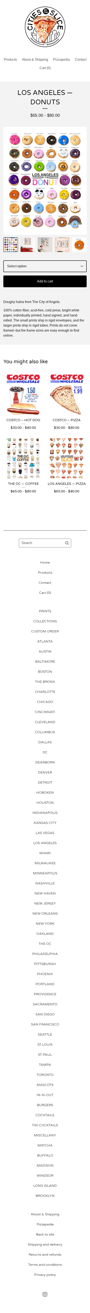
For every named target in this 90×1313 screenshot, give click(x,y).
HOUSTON (45, 803)
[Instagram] (45, 1294)
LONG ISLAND (45, 1186)
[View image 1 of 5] (10, 244)
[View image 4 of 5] (62, 244)
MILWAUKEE (45, 863)
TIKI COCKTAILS (45, 1125)
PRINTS (45, 611)
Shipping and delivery (45, 1244)
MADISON (45, 1165)
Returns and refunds (45, 1255)
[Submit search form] (66, 543)
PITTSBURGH (45, 964)
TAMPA (45, 1065)
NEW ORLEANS (45, 914)
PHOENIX (45, 974)
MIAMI (45, 853)
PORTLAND (45, 984)
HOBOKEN (45, 793)
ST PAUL (45, 1055)
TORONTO (45, 1075)
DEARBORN (45, 762)
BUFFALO (45, 1155)
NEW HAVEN (45, 893)
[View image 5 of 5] (79, 244)
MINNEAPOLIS (45, 873)
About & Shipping (35, 59)
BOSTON (45, 672)
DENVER (45, 772)
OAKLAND (45, 934)
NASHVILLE (45, 883)
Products (10, 59)
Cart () (45, 68)
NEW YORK (45, 924)
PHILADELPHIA (45, 954)
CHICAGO (45, 702)
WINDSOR (45, 1176)
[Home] (45, 26)
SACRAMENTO (45, 1004)
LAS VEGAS (45, 833)
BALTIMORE (45, 662)
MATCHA (45, 1145)
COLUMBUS (45, 732)
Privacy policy (45, 1275)
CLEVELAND (45, 722)
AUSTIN (45, 651)
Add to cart (45, 281)
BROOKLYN (45, 1196)
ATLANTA (45, 641)
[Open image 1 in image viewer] (45, 181)
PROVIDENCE (45, 994)
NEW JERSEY (45, 903)
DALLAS (45, 742)
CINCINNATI (45, 712)
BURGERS (45, 1105)
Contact (80, 59)
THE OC (45, 944)
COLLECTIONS (45, 621)
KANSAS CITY (45, 823)
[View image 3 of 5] (45, 244)
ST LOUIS (45, 1045)
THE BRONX (45, 682)
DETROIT (45, 782)
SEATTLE (45, 1034)
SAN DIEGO (45, 1014)
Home (45, 562)
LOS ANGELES (45, 843)
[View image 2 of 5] (28, 244)
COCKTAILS (45, 1115)
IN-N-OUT (45, 1095)
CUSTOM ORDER (45, 631)
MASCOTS (45, 1085)
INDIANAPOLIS (45, 813)
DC (45, 752)
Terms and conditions (45, 1265)
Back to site (45, 1234)
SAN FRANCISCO (45, 1024)
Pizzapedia (61, 59)
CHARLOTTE (45, 692)
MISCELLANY (45, 1135)
